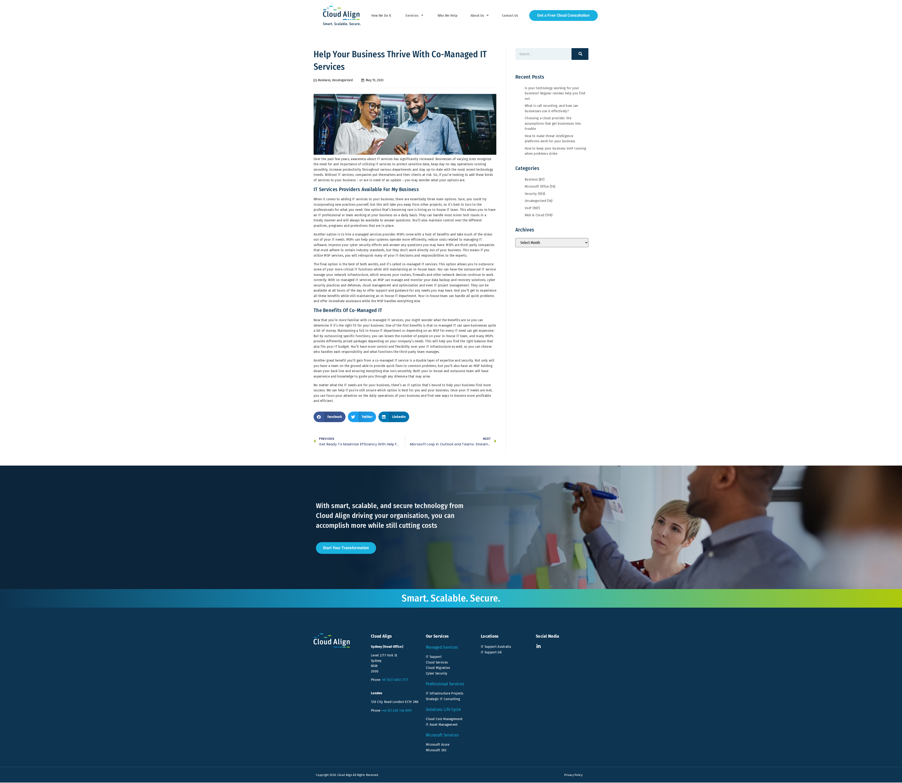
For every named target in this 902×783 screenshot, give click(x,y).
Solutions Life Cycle (443, 709)
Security (531, 194)
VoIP (528, 208)
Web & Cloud (534, 215)
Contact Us (510, 15)
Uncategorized (342, 80)
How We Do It (381, 15)
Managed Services (442, 647)
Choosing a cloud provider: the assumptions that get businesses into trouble (553, 123)
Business (324, 80)
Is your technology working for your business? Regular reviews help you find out (555, 93)
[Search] (580, 54)
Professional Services (445, 684)
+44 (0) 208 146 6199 (396, 710)
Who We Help (447, 15)
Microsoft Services (442, 735)
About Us (477, 15)
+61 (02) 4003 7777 (394, 680)
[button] (330, 417)
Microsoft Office (537, 186)
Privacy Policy (573, 775)
